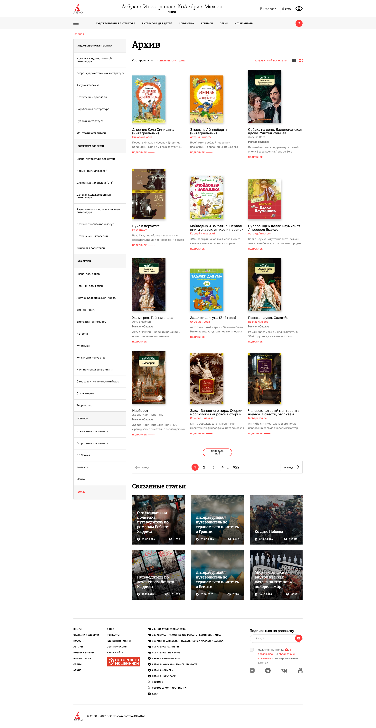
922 (236, 467)
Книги (172, 12)
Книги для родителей (91, 248)
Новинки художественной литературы (94, 60)
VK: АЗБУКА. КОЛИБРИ (165, 646)
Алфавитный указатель (271, 60)
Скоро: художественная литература (101, 73)
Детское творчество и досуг (95, 224)
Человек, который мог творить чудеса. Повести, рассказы (273, 412)
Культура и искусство (91, 357)
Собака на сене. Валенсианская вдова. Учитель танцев (275, 131)
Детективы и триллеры (92, 97)
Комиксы (207, 23)
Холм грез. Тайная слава (152, 318)
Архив (81, 492)
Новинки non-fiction (90, 286)
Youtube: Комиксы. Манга (169, 688)
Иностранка (157, 7)
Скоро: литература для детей (96, 159)
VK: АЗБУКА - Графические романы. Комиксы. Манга (186, 635)
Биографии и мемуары (92, 321)
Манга (81, 479)
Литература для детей (157, 23)
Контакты (113, 635)
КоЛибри (188, 7)
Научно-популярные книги (95, 369)
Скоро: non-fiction (88, 274)
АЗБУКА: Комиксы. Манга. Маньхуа (174, 664)
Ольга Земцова (200, 321)
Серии (224, 23)
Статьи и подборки (86, 635)
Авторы (78, 646)
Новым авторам (83, 652)
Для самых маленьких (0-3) (95, 183)
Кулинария (84, 345)
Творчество (84, 405)
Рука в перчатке (146, 226)
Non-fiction (186, 23)
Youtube (157, 682)
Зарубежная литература (93, 109)
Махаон (213, 7)
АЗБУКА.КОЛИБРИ (163, 670)
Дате (182, 60)
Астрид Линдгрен (201, 137)
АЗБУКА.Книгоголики (166, 658)
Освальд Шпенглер (202, 418)
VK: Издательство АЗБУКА (169, 629)
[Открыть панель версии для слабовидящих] (299, 8)
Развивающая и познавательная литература (98, 211)
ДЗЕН (155, 694)
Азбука (129, 7)
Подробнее (139, 152)
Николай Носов (142, 137)
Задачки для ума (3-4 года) (213, 318)
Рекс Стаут (139, 230)
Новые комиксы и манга (92, 431)
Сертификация (117, 646)
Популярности (166, 60)
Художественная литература (115, 23)
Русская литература (90, 121)
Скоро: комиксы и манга (92, 443)
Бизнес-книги (86, 310)
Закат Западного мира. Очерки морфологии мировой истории (216, 412)
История (82, 333)
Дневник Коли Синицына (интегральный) (153, 131)
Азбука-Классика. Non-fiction (96, 298)
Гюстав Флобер (258, 321)
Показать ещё (217, 452)
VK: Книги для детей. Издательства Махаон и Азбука (187, 641)
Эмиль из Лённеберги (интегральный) (208, 131)
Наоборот (140, 410)
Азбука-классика (88, 85)
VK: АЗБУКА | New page (166, 652)
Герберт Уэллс (257, 418)
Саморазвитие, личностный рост (98, 381)
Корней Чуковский (202, 233)
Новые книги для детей (92, 171)
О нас (110, 629)
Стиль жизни (85, 393)
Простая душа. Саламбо (268, 318)
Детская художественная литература (94, 196)
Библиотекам (82, 658)
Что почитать (244, 23)
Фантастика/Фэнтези (91, 133)
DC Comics (83, 455)
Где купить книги (119, 641)
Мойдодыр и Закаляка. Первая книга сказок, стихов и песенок (216, 227)
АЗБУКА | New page (164, 676)
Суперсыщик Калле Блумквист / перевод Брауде (274, 227)
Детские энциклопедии (92, 236)
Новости (79, 641)
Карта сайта (115, 652)
